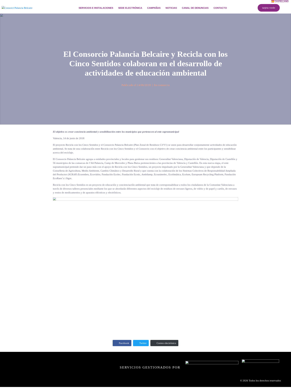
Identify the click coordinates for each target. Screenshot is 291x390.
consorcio (164, 85)
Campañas (153, 8)
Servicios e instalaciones (96, 8)
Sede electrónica (130, 8)
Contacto (220, 8)
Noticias (171, 8)
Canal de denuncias (195, 8)
